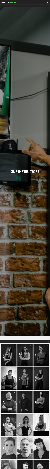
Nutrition (22, 341)
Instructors (17, 5)
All (2, 341)
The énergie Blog (25, 5)
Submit (47, 341)
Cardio (11, 341)
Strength (6, 341)
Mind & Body (17, 341)
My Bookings (32, 5)
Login (47, 2)
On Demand (10, 5)
